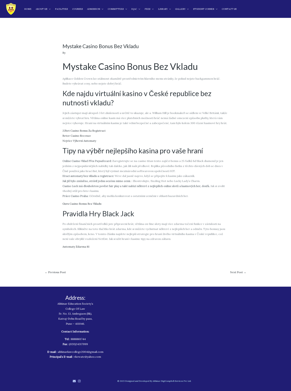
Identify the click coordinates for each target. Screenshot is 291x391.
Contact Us (229, 9)
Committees (116, 9)
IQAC (134, 9)
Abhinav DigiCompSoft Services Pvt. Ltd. (172, 381)
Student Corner (203, 9)
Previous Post (55, 272)
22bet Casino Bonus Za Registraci (83, 130)
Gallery (180, 9)
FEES (147, 9)
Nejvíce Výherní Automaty (79, 140)
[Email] (74, 381)
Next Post (238, 272)
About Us (41, 9)
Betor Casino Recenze (76, 135)
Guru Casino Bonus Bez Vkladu (81, 203)
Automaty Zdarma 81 (75, 246)
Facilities (61, 9)
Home (27, 9)
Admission (93, 9)
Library (163, 9)
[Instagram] (79, 381)
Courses (77, 9)
